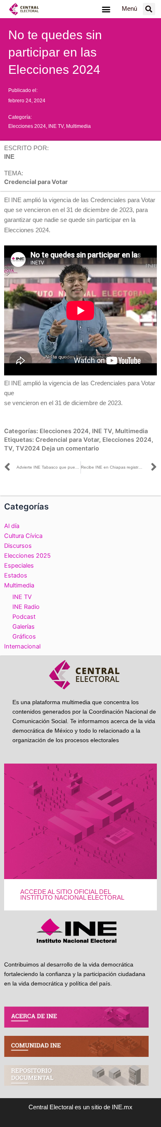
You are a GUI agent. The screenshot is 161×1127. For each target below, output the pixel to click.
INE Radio (26, 607)
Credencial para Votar (67, 439)
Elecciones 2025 (27, 555)
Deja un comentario (70, 448)
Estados (15, 575)
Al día (11, 526)
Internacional (22, 646)
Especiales (19, 565)
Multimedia (78, 126)
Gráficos (24, 636)
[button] (106, 9)
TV (8, 448)
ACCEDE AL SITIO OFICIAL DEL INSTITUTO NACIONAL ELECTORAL (72, 895)
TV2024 (28, 448)
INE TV (56, 126)
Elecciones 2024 (27, 126)
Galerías (23, 626)
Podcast (24, 616)
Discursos (18, 545)
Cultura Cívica (23, 536)
